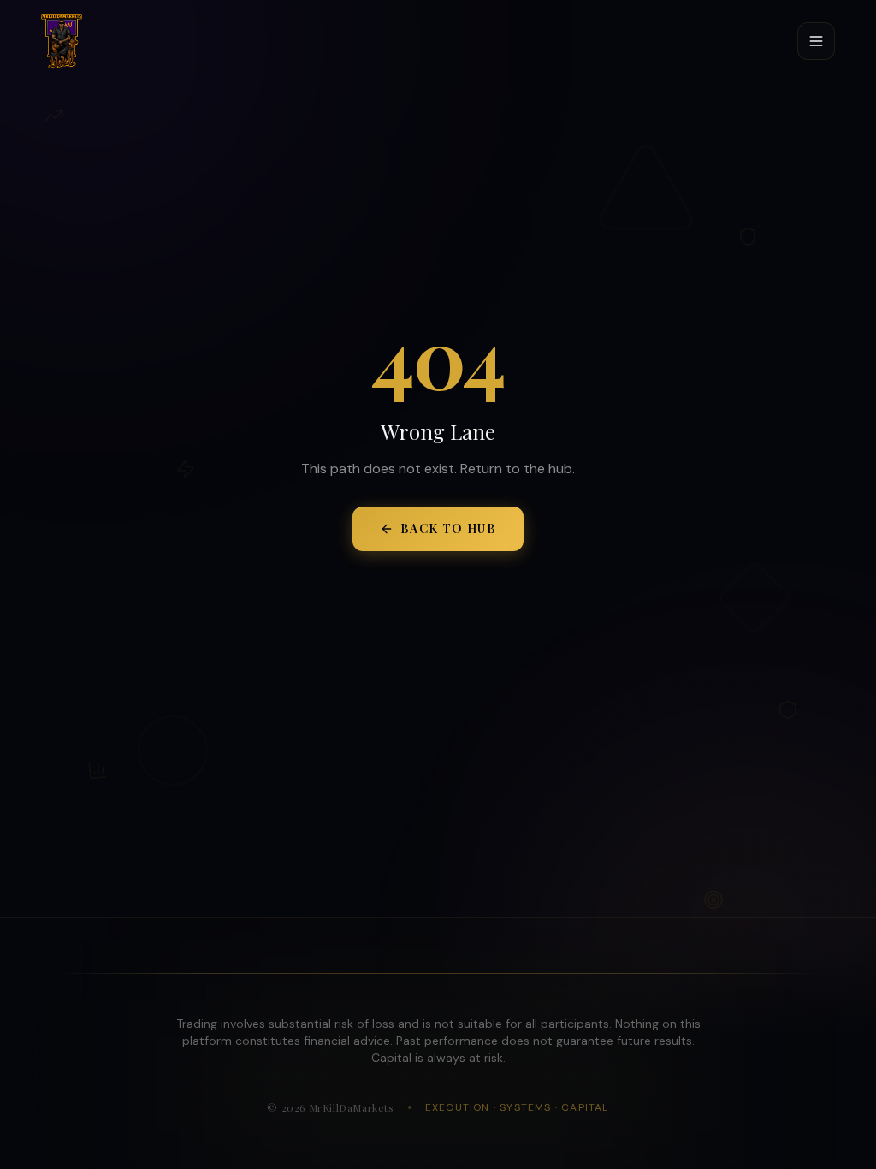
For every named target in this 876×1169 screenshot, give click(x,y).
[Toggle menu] (816, 41)
